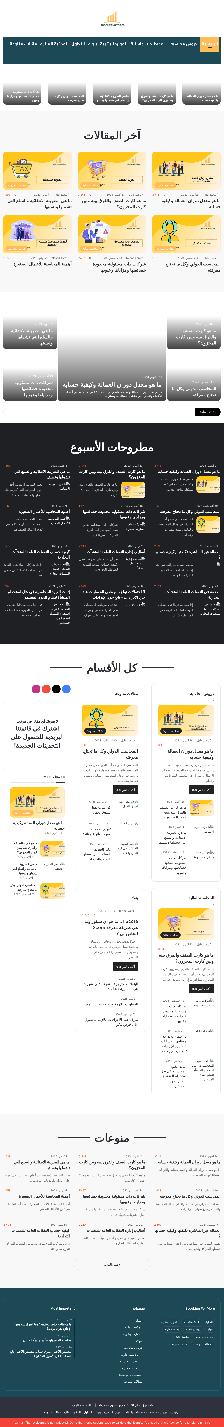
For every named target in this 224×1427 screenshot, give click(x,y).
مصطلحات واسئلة (147, 43)
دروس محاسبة (183, 43)
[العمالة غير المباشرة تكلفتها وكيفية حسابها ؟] (218, 564)
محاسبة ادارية (172, 1329)
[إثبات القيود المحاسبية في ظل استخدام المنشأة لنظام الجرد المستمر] (58, 613)
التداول (78, 43)
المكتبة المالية (54, 43)
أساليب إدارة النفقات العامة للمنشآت (116, 551)
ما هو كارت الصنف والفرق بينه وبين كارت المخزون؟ (196, 337)
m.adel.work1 (127, 910)
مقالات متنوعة (23, 43)
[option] (201, 88)
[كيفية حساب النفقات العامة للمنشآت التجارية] (58, 570)
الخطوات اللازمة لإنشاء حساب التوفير (111, 1004)
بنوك (92, 43)
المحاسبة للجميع (81, 1405)
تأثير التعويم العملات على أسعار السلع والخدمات (97, 854)
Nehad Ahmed (135, 258)
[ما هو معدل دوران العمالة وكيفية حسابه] (201, 88)
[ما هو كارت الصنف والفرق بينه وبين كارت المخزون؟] (157, 88)
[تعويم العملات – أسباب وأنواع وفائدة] (128, 828)
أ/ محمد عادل (211, 194)
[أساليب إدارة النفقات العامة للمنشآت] (133, 565)
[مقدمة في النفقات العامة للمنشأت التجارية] (208, 610)
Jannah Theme (25, 1422)
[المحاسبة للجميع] (112, 18)
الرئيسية (210, 43)
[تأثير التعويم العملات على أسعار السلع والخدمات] (126, 850)
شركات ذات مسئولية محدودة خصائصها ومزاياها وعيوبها (23, 96)
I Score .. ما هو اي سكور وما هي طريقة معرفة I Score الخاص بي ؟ (111, 927)
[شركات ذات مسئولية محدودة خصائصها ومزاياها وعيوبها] (22, 88)
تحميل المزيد (112, 1264)
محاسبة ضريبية (204, 1336)
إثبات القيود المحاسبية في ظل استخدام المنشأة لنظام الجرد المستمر (174, 1076)
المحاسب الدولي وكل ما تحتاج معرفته (165, 412)
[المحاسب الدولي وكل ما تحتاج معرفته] (67, 88)
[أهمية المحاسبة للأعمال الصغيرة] (58, 524)
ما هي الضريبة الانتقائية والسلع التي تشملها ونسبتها (32, 337)
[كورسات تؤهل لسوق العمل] (126, 808)
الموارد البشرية (114, 43)
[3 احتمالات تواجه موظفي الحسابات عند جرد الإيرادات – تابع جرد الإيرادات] (135, 608)
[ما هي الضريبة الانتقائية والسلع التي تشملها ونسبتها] (112, 88)
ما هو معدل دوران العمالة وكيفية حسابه (112, 384)
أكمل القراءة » (201, 790)
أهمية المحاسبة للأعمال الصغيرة (42, 264)
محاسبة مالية (183, 1336)
